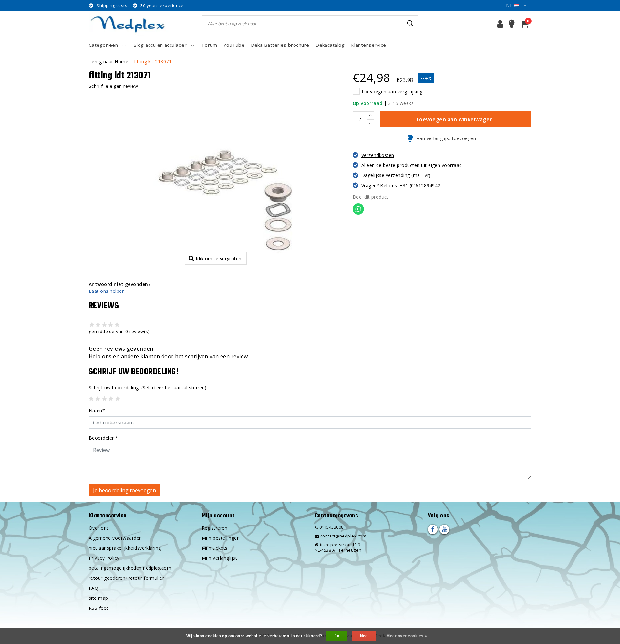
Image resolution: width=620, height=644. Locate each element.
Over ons (99, 528)
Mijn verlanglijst (219, 558)
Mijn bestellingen (221, 538)
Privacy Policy (104, 558)
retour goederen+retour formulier (126, 578)
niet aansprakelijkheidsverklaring (125, 548)
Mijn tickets (215, 548)
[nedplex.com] (129, 24)
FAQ (93, 588)
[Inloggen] (500, 23)
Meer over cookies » (407, 636)
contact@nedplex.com (343, 536)
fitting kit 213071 (153, 61)
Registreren (214, 528)
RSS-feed (99, 608)
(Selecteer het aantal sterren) (148, 387)
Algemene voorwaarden (115, 538)
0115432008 (330, 527)
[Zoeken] (410, 23)
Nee (364, 636)
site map (98, 598)
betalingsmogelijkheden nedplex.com (130, 568)
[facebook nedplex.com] (433, 529)
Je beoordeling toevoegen (124, 490)
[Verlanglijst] (512, 23)
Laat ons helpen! (107, 291)
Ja (337, 636)
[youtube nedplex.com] (444, 529)
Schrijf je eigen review (113, 86)
